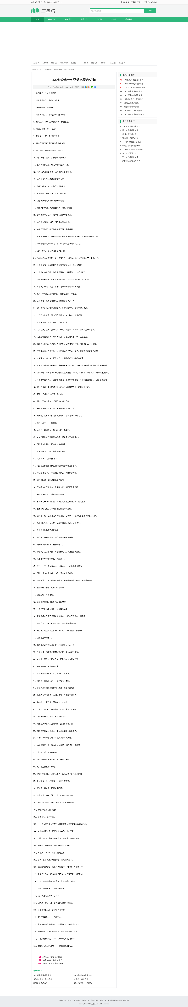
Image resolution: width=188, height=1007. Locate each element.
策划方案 (111, 1000)
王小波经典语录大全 (130, 157)
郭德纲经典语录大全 (130, 138)
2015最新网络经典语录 (83, 983)
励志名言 (94, 63)
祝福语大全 (85, 1000)
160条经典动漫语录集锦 (52, 957)
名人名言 (113, 63)
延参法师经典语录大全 (131, 161)
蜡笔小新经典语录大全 (131, 146)
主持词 (113, 19)
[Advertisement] (94, 41)
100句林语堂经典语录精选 (132, 149)
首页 (37, 19)
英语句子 (128, 19)
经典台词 (118, 1000)
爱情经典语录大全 (129, 134)
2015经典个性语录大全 (42, 975)
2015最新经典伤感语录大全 (135, 114)
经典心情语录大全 (40, 983)
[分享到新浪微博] (89, 87)
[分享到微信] (92, 87)
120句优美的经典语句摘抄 (53, 963)
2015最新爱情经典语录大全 (133, 126)
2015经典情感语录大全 (83, 975)
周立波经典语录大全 (130, 130)
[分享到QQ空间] (86, 87)
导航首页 (124, 2)
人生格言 (85, 63)
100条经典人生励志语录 (42, 979)
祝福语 (99, 19)
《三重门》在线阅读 (150, 2)
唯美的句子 (64, 63)
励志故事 (122, 63)
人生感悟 (68, 19)
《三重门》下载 (135, 2)
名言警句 (103, 63)
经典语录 (52, 19)
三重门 (77, 87)
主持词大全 (95, 1000)
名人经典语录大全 (129, 153)
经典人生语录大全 (81, 979)
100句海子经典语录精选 (131, 142)
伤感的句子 (75, 63)
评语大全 (103, 1000)
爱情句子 (84, 19)
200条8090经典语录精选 (52, 960)
